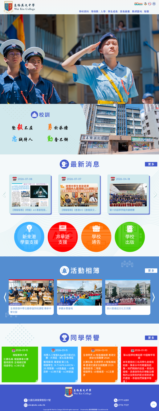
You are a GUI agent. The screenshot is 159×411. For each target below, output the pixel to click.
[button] (5, 298)
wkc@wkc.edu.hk (36, 405)
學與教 (95, 11)
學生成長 (113, 11)
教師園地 (137, 11)
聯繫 (146, 11)
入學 (103, 11)
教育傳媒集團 (93, 409)
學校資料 (84, 11)
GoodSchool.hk (103, 409)
